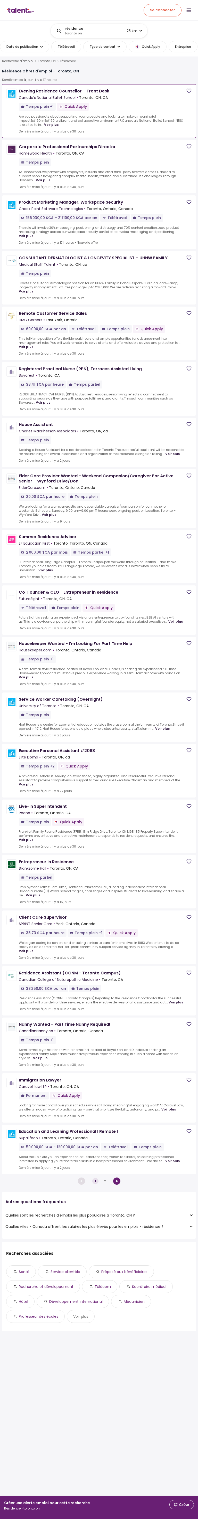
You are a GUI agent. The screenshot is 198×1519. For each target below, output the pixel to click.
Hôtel (23, 1301)
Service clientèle (65, 1271)
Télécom (103, 1286)
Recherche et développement (46, 1286)
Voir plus (51, 124)
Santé (24, 1271)
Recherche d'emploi (17, 61)
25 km (132, 30)
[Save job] (189, 91)
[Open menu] (189, 10)
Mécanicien (134, 1301)
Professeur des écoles (38, 1316)
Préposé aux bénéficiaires (124, 1271)
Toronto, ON (47, 61)
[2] (116, 1181)
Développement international (76, 1301)
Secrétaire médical (149, 1286)
